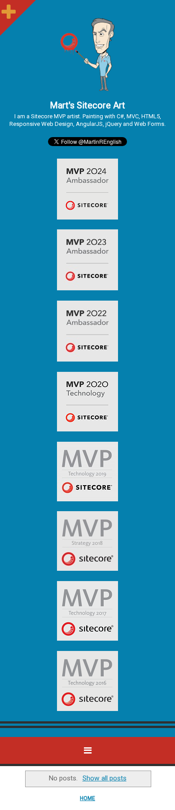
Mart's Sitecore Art (87, 105)
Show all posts (104, 778)
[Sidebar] (9, 9)
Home (87, 798)
